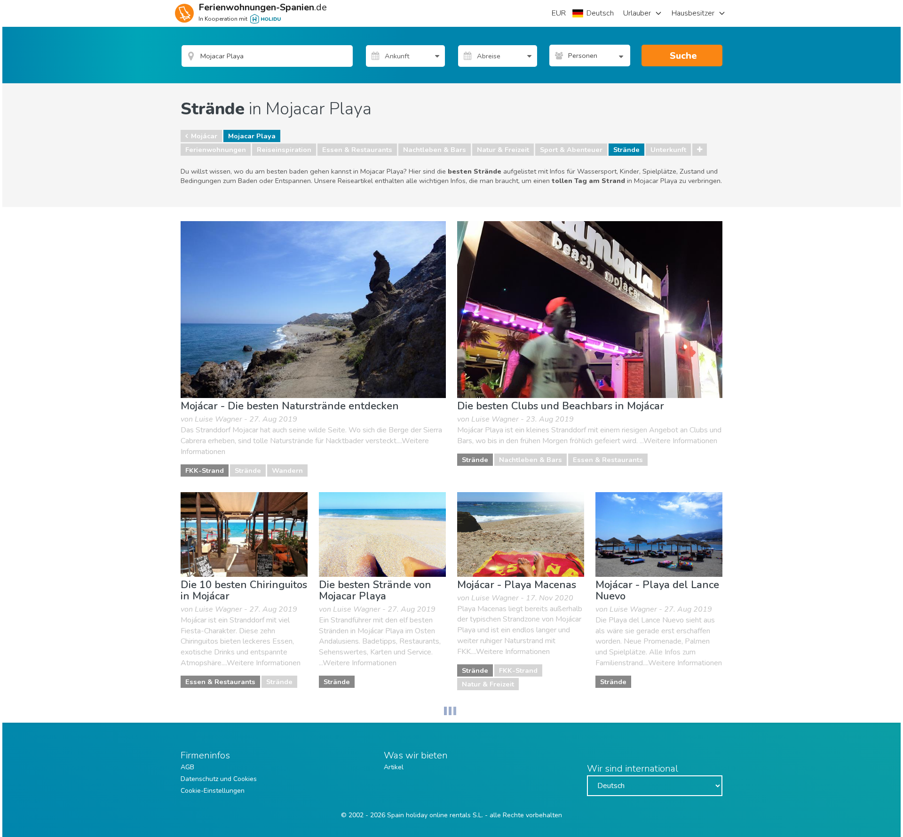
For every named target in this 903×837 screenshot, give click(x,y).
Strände (626, 149)
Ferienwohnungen (215, 149)
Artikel (394, 767)
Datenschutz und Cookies (219, 778)
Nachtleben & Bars (434, 149)
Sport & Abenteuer (571, 149)
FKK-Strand (204, 470)
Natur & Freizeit (503, 149)
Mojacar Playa (252, 136)
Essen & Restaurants (357, 149)
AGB (187, 767)
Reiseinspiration (284, 149)
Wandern (287, 470)
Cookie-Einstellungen (213, 790)
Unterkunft (668, 149)
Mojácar (204, 136)
